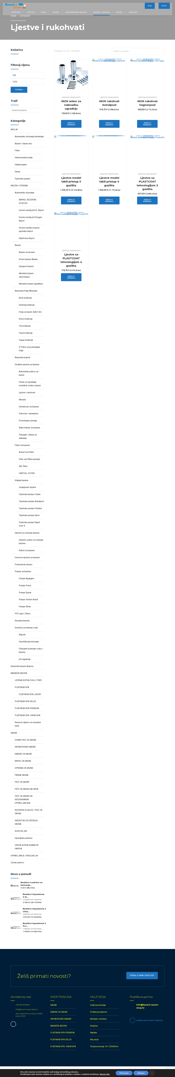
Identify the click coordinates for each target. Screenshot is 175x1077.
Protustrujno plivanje (28, 420)
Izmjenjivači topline (27, 487)
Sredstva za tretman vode (26, 627)
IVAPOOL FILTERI (27, 473)
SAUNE (14, 733)
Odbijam (141, 1073)
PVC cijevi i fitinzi (22, 613)
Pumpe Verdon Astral (28, 599)
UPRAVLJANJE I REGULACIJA (24, 855)
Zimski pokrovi (17, 862)
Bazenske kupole (22, 357)
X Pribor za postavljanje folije (29, 349)
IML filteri (23, 466)
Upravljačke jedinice (23, 838)
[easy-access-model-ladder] (71, 152)
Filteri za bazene (22, 445)
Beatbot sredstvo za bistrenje (31, 883)
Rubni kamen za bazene (29, 427)
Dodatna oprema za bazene (27, 364)
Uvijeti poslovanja (98, 1005)
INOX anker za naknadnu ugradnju (71, 105)
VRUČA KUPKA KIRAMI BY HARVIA (27, 847)
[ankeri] (71, 76)
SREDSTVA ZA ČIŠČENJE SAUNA (26, 822)
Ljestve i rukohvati (71, 97)
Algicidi (22, 634)
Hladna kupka (21, 164)
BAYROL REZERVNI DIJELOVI (27, 201)
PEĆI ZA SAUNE (22, 782)
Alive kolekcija (25, 298)
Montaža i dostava (98, 1019)
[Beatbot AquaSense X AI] (16, 898)
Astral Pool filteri (26, 452)
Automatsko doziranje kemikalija (29, 136)
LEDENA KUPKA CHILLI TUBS (28, 680)
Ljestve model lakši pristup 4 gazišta (109, 181)
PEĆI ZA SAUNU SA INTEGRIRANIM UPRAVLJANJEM (23, 799)
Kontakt (133, 12)
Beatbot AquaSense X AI (33, 895)
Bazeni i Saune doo (23, 143)
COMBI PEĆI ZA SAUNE (25, 740)
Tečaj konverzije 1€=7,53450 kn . (104, 1046)
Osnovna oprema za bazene (27, 557)
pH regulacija (24, 659)
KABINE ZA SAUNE (23, 754)
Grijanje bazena (21, 480)
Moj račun (94, 1039)
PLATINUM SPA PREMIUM (27, 708)
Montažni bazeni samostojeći (26, 275)
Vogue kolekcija (26, 340)
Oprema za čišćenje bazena (27, 533)
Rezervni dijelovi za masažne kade (28, 724)
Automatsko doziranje (24, 192)
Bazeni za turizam (27, 252)
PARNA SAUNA (21, 775)
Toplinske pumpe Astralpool (31, 501)
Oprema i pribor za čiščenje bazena (31, 542)
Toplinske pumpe (22, 178)
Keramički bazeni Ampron (22, 666)
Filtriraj (19, 90)
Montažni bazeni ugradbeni (31, 284)
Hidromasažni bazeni (76, 12)
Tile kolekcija (24, 326)
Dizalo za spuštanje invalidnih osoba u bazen (30, 384)
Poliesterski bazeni (23, 564)
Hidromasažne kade (24, 157)
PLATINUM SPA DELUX (25, 701)
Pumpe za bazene (23, 571)
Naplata (93, 1032)
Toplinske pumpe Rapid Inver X (29, 524)
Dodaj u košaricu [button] (71, 124)
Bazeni (18, 245)
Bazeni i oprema (101, 12)
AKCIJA (119, 12)
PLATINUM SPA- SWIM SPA (27, 715)
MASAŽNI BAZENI (19, 673)
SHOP (43, 12)
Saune (56, 12)
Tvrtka (30, 12)
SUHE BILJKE (21, 831)
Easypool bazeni (26, 266)
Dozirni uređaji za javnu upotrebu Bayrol (29, 229)
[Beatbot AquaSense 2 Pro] (16, 927)
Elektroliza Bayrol (26, 238)
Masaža (22, 399)
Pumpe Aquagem (26, 578)
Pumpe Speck (25, 592)
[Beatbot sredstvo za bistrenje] (15, 885)
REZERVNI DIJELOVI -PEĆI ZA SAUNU (28, 812)
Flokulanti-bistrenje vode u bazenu (31, 650)
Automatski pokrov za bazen (28, 373)
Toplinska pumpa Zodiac (30, 494)
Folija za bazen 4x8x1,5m (30, 312)
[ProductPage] (147, 152)
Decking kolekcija (26, 305)
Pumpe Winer (25, 606)
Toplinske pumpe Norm (29, 515)
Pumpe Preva (25, 585)
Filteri (17, 150)
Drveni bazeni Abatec (28, 259)
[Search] (140, 6)
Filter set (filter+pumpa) (29, 459)
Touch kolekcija (25, 333)
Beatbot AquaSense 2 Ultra (34, 910)
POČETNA (16, 12)
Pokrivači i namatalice (28, 413)
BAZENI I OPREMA (19, 185)
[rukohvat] (109, 76)
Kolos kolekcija (25, 319)
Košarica (94, 1026)
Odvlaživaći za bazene (29, 406)
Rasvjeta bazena (22, 620)
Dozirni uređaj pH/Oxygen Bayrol (30, 219)
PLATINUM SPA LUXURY (30, 694)
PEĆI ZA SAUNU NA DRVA (26, 789)
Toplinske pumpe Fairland (30, 508)
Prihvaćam (124, 1073)
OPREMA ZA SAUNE (24, 768)
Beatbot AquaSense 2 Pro (34, 924)
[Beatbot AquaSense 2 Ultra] (16, 913)
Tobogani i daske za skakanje (28, 436)
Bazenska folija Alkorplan (26, 291)
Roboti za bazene (27, 550)
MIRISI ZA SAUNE (23, 761)
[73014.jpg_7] (147, 76)
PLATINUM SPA (22, 687)
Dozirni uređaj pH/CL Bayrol (31, 210)
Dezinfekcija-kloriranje (29, 641)
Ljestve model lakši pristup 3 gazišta (71, 181)
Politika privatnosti (98, 1012)
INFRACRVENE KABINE (25, 747)
